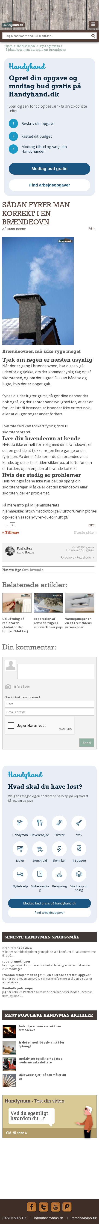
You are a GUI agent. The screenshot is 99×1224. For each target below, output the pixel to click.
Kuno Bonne (25, 552)
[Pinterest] (67, 1207)
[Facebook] (31, 1207)
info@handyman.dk (48, 1218)
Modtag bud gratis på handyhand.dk (49, 903)
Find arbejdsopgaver (49, 185)
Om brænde (33, 570)
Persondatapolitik (84, 1218)
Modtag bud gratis (49, 168)
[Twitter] (43, 1207)
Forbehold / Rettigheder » (77, 557)
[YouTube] (55, 1207)
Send (87, 743)
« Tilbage (10, 532)
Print (91, 228)
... (6, 525)
